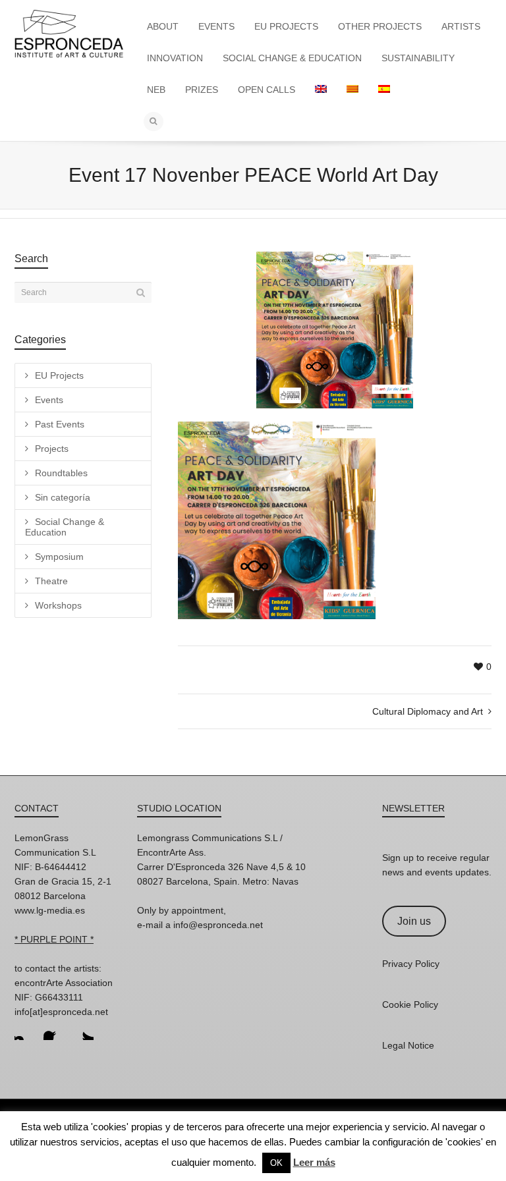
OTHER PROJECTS (380, 26)
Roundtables (61, 473)
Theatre (51, 581)
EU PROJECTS (286, 26)
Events (49, 400)
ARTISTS (460, 26)
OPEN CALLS (266, 89)
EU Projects (59, 375)
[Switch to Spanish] (384, 89)
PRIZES (201, 89)
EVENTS (216, 26)
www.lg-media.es (49, 910)
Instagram (25, 1029)
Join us (414, 921)
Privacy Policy (410, 963)
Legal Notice (408, 1045)
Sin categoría (62, 497)
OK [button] (276, 1163)
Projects (52, 448)
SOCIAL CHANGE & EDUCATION (292, 58)
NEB (156, 89)
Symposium (59, 556)
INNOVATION (175, 58)
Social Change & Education (64, 526)
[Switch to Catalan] (352, 89)
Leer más (314, 1162)
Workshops (58, 605)
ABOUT (163, 26)
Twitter (83, 1029)
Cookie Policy (410, 1004)
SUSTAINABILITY (418, 58)
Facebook (54, 1029)
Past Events (59, 424)
